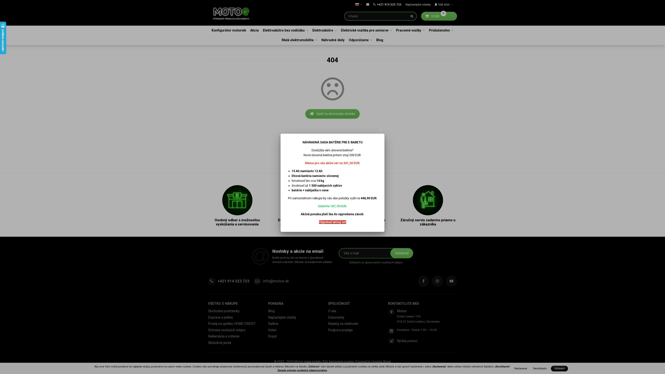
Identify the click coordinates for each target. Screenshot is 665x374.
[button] (381, 129)
